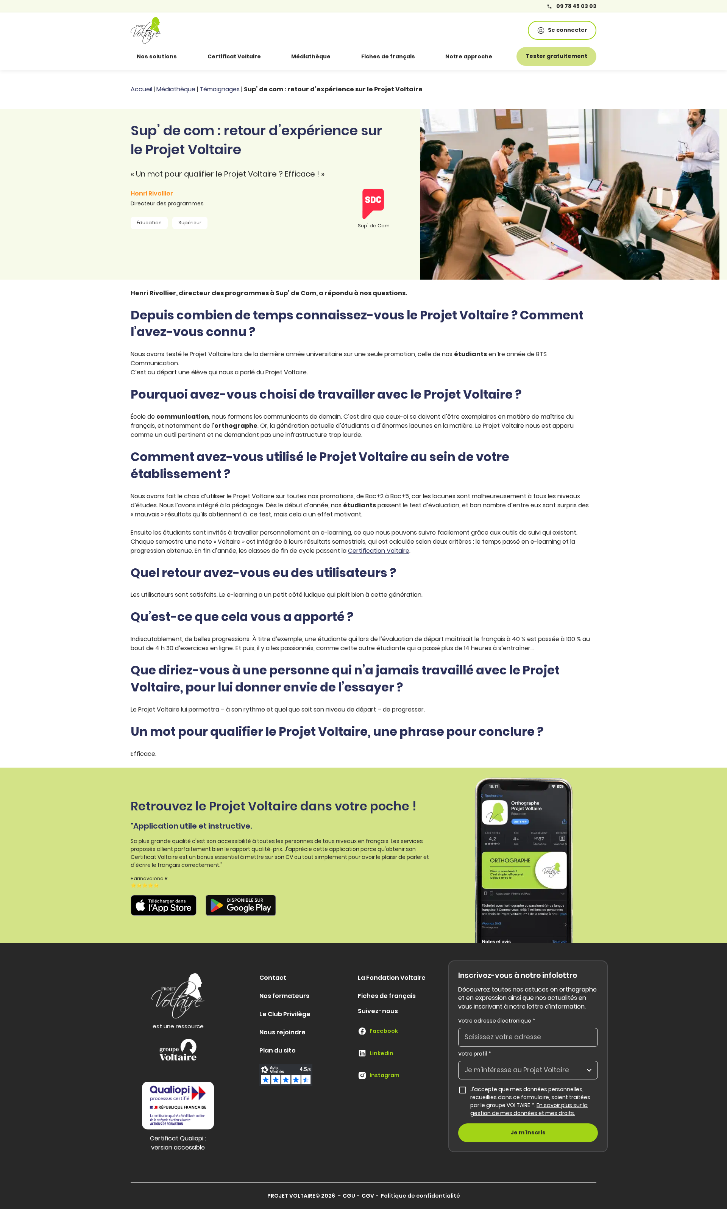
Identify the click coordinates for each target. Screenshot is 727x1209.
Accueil (141, 89)
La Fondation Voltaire (392, 977)
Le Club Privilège (284, 1014)
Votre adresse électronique (496, 1020)
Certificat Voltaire (234, 56)
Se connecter (567, 30)
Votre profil (474, 1053)
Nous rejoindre (282, 1032)
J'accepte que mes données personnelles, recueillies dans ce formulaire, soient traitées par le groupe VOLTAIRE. (534, 1101)
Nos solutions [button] (157, 56)
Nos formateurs (284, 996)
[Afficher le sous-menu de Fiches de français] (425, 56)
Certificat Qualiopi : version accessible (178, 1143)
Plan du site (277, 1050)
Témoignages (220, 89)
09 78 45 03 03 (575, 6)
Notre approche (468, 56)
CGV (368, 1196)
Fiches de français (388, 56)
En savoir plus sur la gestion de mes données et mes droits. (529, 1109)
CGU (349, 1196)
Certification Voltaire (378, 550)
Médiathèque (311, 56)
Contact (272, 977)
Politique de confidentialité (420, 1196)
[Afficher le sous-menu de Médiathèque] (341, 56)
